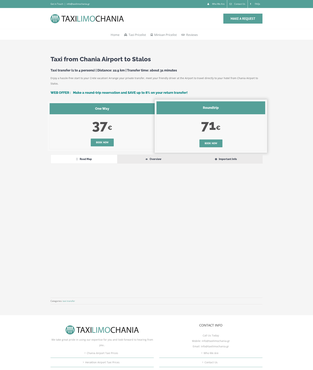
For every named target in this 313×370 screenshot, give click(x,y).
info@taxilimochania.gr (78, 3)
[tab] (84, 159)
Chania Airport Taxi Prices (102, 353)
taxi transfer (69, 301)
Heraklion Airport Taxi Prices (102, 362)
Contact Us (211, 362)
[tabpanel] (156, 228)
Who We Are (211, 353)
